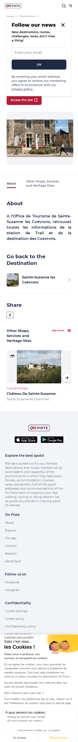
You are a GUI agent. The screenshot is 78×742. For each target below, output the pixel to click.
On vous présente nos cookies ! (25, 720)
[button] (67, 378)
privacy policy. (22, 89)
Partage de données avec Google (26, 717)
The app (10, 538)
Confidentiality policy (20, 626)
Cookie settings (16, 611)
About (11, 183)
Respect (11, 553)
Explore (10, 530)
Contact (11, 546)
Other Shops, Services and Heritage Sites (42, 183)
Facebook (12, 582)
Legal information (18, 634)
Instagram (12, 590)
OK (39, 64)
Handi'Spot (13, 561)
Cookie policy (15, 619)
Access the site (21, 100)
